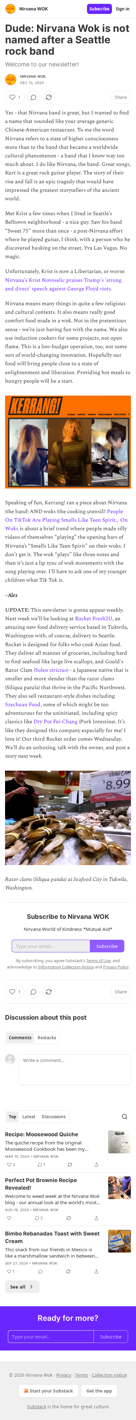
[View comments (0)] (33, 97)
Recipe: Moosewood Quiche (41, 1134)
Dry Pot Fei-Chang (55, 722)
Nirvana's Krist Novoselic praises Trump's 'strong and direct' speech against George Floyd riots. (63, 284)
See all (18, 1286)
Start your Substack (51, 1391)
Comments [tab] (20, 1038)
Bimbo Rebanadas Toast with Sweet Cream (52, 1237)
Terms (81, 1375)
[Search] (124, 1116)
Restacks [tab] (47, 1038)
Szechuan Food (22, 705)
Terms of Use (98, 960)
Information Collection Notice (66, 967)
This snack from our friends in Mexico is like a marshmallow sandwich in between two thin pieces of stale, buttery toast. (50, 1252)
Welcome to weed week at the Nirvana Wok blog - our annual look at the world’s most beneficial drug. (52, 1199)
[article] (68, 1149)
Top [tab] (12, 1117)
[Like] (9, 1218)
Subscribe (99, 9)
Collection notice (109, 1375)
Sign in (123, 9)
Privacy (63, 1375)
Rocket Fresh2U (93, 619)
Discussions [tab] (53, 1117)
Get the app (99, 1391)
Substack (36, 1407)
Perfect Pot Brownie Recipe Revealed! (41, 1184)
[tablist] (32, 1037)
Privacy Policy (115, 967)
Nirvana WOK (33, 76)
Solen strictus (51, 670)
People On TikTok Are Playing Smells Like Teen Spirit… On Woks (66, 520)
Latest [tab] (28, 1117)
